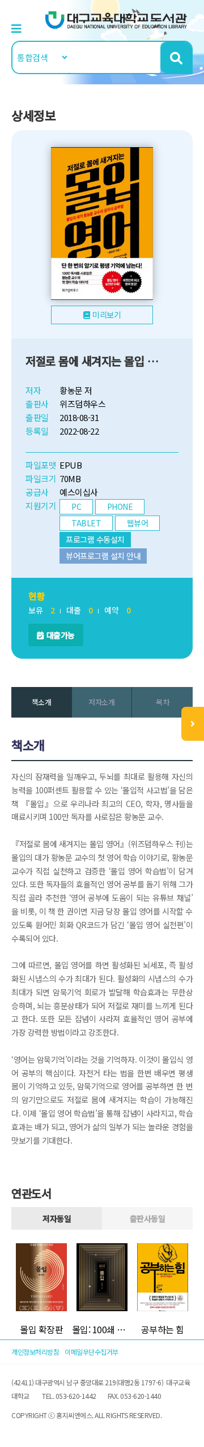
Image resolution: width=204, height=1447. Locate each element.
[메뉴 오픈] (192, 724)
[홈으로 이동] (116, 19)
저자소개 (101, 702)
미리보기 (106, 314)
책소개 (42, 702)
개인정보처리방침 (35, 1351)
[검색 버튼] (176, 57)
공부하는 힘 (162, 1329)
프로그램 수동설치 (95, 539)
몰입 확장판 (41, 1329)
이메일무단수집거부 (91, 1351)
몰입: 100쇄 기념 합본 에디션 (102, 1329)
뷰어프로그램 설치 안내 (103, 555)
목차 (162, 702)
